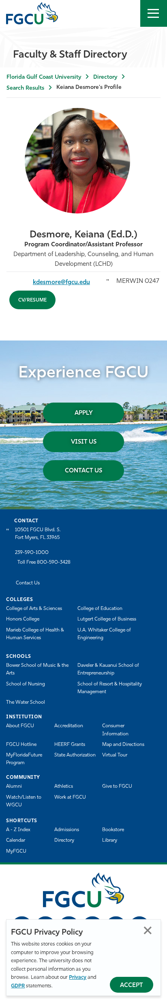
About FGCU (20, 726)
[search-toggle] (126, 13)
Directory (105, 77)
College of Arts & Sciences (34, 608)
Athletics (63, 786)
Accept (131, 986)
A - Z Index (18, 829)
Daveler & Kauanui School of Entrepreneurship (108, 669)
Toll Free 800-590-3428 (44, 562)
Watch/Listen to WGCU (23, 801)
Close (148, 930)
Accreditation (68, 726)
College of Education (99, 608)
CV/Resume (32, 300)
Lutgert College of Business (106, 619)
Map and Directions (123, 744)
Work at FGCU (70, 797)
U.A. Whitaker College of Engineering (104, 634)
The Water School (25, 702)
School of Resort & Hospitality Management (109, 688)
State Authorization (75, 755)
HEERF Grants (69, 744)
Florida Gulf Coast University (43, 77)
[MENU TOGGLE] (153, 13)
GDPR (18, 986)
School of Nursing (25, 684)
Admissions (66, 829)
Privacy (77, 977)
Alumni (14, 786)
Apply (84, 413)
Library (109, 840)
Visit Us (83, 442)
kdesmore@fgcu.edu (61, 283)
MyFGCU (16, 851)
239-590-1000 (32, 552)
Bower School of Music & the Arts (37, 669)
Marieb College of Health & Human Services (35, 634)
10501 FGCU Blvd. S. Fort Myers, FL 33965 (38, 534)
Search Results (25, 88)
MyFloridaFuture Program (24, 759)
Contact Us (83, 471)
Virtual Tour (114, 755)
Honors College (22, 619)
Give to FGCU (117, 786)
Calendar (15, 840)
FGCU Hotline (21, 744)
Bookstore (113, 829)
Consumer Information (115, 730)
